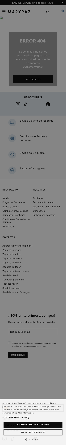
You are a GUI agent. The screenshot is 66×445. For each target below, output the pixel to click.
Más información (26, 412)
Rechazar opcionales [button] (33, 432)
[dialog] (33, 422)
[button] (33, 417)
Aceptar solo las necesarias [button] (33, 424)
